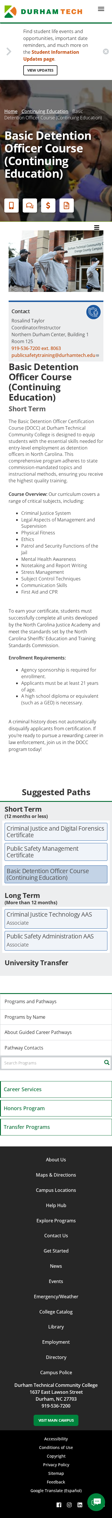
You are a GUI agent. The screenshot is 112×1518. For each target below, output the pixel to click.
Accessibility (56, 1438)
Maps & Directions (56, 1175)
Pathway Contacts (24, 1048)
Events (56, 1281)
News (56, 1266)
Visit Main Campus (56, 1420)
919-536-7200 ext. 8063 (36, 348)
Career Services (23, 1089)
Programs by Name (25, 1017)
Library (56, 1327)
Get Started (56, 1251)
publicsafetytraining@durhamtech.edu (53, 355)
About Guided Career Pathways (38, 1032)
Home (11, 111)
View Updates (40, 70)
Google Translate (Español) (56, 1490)
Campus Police (56, 1372)
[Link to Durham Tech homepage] (45, 11)
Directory (56, 1357)
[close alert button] (106, 51)
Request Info (66, 205)
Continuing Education (45, 111)
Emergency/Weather (56, 1296)
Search (111, 1062)
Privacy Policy (56, 1464)
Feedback (56, 1482)
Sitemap (56, 1473)
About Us (56, 1159)
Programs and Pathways (31, 1001)
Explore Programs (56, 1220)
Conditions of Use (56, 1447)
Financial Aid (48, 205)
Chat (30, 205)
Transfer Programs (27, 1126)
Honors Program (24, 1108)
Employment (56, 1342)
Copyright (56, 1456)
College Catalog (56, 1312)
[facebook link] (59, 1505)
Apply (11, 205)
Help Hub (56, 1205)
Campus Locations (56, 1190)
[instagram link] (69, 1505)
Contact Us (56, 1235)
